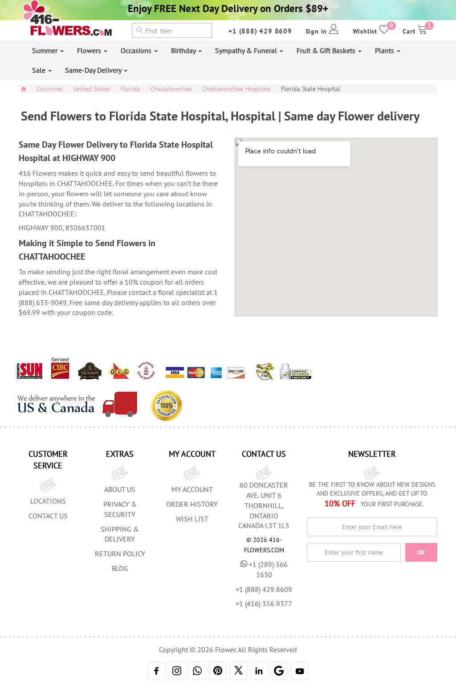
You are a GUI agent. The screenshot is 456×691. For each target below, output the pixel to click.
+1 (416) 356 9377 (264, 603)
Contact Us (48, 515)
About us (119, 489)
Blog (120, 568)
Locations (48, 501)
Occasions (137, 50)
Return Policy (120, 553)
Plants (385, 50)
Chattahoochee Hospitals (236, 89)
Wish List (192, 518)
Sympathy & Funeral (247, 50)
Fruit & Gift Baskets (327, 50)
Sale (39, 70)
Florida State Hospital (310, 89)
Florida (130, 89)
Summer (45, 50)
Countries (50, 89)
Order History (192, 504)
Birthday (184, 50)
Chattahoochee (171, 89)
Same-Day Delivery (94, 70)
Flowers (90, 50)
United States (91, 89)
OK (421, 552)
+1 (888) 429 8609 (260, 31)
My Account (192, 489)
